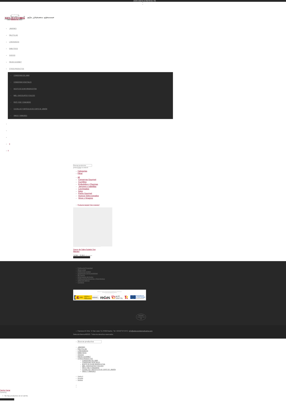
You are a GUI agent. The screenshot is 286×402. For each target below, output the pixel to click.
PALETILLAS (13, 35)
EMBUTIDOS (13, 49)
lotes (80, 191)
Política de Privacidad (85, 268)
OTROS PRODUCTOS (16, 69)
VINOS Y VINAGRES (20, 116)
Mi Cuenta (81, 275)
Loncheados (83, 189)
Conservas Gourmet (87, 179)
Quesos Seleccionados (88, 196)
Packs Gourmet (85, 193)
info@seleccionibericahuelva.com (140, 331)
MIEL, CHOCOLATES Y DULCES (24, 95)
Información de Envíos (85, 277)
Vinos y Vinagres (85, 198)
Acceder (80, 378)
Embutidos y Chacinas (88, 184)
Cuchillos (82, 182)
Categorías (82, 171)
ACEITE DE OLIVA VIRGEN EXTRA (25, 89)
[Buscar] (9, 124)
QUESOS (12, 55)
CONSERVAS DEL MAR (21, 75)
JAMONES (13, 28)
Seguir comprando (7, 399)
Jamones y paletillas (87, 186)
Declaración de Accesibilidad (88, 273)
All (79, 177)
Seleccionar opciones (81, 257)
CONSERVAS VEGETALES (23, 82)
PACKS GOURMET (15, 62)
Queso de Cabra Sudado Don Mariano (84, 251)
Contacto (81, 282)
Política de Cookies (84, 272)
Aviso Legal (82, 270)
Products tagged (89, 205)
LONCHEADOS (14, 42)
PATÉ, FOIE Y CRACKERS (22, 102)
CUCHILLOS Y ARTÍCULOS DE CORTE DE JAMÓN (30, 109)
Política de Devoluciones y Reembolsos (91, 279)
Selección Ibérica (83, 281)
